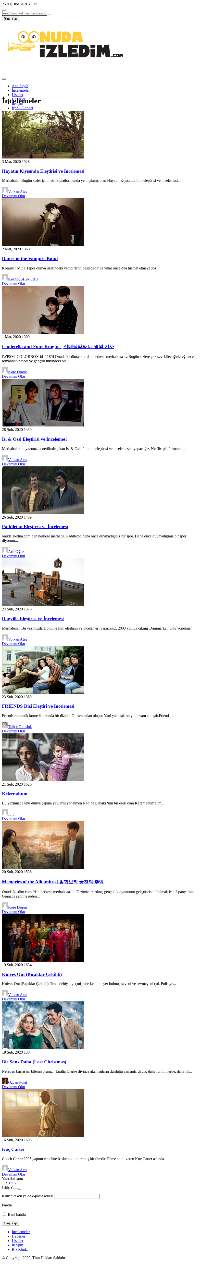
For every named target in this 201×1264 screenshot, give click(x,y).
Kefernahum (14, 793)
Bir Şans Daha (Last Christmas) (34, 1061)
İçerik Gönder (22, 108)
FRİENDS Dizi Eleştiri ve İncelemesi (38, 706)
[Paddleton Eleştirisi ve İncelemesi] (43, 513)
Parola (7, 1205)
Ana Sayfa (20, 86)
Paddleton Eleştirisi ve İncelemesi (35, 526)
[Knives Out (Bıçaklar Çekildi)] (43, 960)
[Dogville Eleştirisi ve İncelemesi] (43, 605)
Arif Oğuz (16, 551)
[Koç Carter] (43, 1135)
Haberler (18, 1236)
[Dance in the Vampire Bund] (43, 245)
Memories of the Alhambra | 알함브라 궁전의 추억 (53, 881)
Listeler (17, 95)
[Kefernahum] (43, 780)
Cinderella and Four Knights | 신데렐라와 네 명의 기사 (58, 346)
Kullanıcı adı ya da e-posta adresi (27, 1196)
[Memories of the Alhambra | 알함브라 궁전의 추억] (43, 867)
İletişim (17, 1245)
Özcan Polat (17, 1082)
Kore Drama (17, 372)
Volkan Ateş (17, 191)
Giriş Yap (10, 18)
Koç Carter (13, 1149)
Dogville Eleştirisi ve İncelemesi (33, 618)
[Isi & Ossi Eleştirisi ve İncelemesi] (43, 425)
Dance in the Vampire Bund (30, 258)
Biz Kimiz (20, 1249)
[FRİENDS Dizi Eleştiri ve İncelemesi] (43, 692)
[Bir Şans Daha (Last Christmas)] (43, 1048)
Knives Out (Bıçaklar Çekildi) (32, 974)
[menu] (4, 79)
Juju (11, 814)
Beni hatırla (16, 1214)
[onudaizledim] (63, 69)
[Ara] (50, 14)
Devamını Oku (13, 196)
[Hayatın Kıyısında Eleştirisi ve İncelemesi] (43, 157)
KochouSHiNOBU (23, 279)
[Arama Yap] (4, 10)
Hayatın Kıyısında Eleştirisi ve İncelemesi (43, 171)
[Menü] (4, 74)
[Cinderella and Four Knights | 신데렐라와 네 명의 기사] (43, 332)
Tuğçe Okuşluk (20, 727)
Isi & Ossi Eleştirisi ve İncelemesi (34, 439)
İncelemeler (21, 90)
